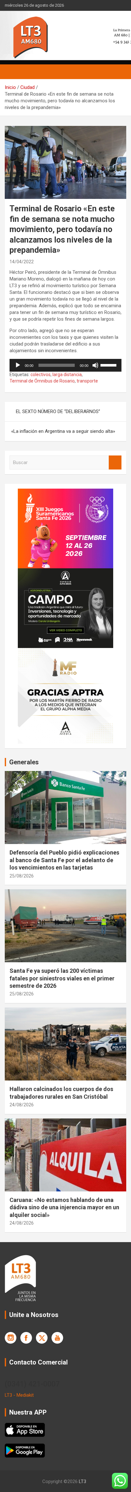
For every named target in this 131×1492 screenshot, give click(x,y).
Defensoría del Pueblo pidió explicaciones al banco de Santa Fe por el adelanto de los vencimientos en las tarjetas (64, 860)
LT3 (82, 1481)
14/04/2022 (22, 261)
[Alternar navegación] (13, 71)
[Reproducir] (18, 365)
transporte (87, 380)
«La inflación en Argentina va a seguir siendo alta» (63, 431)
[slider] (109, 364)
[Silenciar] (95, 365)
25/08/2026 (22, 875)
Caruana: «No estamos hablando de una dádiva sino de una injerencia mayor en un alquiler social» (64, 1207)
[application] (65, 365)
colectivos (41, 374)
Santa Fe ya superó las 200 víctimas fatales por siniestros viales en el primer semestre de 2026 (62, 978)
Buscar (115, 462)
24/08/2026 (22, 1104)
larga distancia (67, 374)
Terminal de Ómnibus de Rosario (42, 380)
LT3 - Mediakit (19, 1395)
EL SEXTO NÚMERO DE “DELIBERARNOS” (58, 411)
